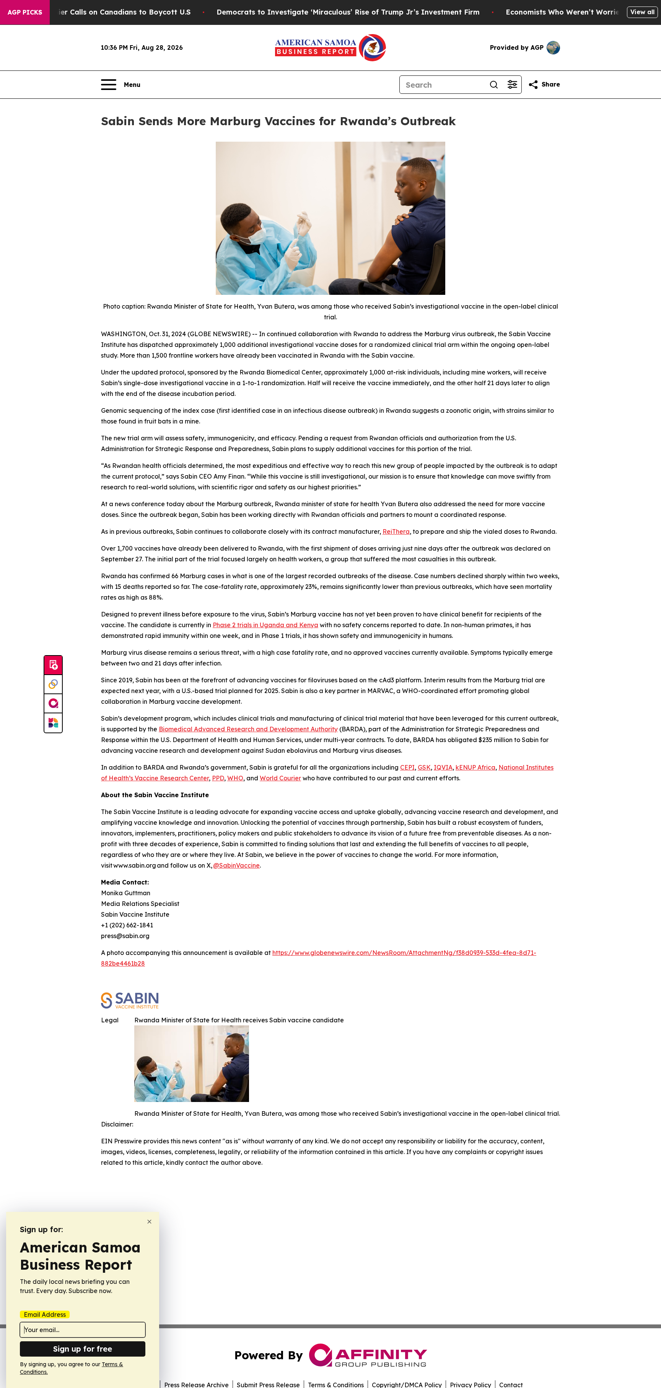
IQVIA (443, 767)
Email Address (45, 1314)
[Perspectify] (53, 684)
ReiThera (396, 531)
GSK (424, 767)
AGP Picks (25, 12)
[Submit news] (53, 665)
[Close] (149, 1221)
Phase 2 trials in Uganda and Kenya (265, 625)
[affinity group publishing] (53, 703)
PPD (218, 778)
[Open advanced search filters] (512, 84)
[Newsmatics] (53, 722)
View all (642, 12)
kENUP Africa (475, 767)
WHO (235, 778)
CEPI (407, 767)
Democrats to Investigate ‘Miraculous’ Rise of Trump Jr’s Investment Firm (348, 12)
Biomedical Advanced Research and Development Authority (248, 729)
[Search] (494, 84)
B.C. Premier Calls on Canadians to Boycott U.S (107, 12)
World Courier (280, 778)
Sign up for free (82, 1349)
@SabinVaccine (236, 865)
